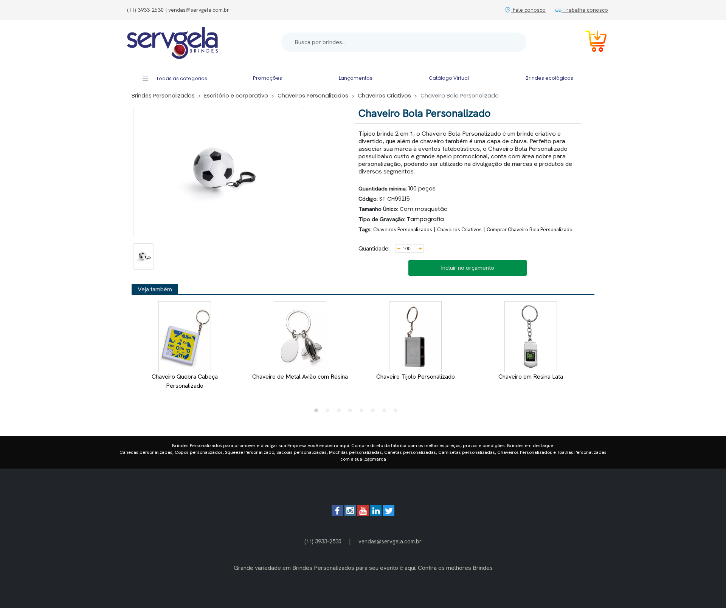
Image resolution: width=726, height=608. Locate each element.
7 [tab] (386, 412)
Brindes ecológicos (549, 78)
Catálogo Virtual (449, 78)
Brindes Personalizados (163, 95)
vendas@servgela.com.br (390, 541)
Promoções (267, 78)
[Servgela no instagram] (350, 514)
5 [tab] (363, 412)
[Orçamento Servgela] (591, 42)
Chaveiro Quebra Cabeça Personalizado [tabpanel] (185, 381)
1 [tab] (318, 412)
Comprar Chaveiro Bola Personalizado (529, 229)
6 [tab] (375, 412)
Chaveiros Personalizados (313, 95)
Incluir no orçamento (467, 268)
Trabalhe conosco (585, 9)
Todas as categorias (181, 78)
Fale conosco (528, 9)
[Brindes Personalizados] (172, 42)
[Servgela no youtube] (363, 514)
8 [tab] (397, 412)
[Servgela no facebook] (337, 514)
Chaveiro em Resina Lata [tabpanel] (530, 377)
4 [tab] (352, 412)
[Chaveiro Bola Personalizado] (143, 256)
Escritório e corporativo (236, 95)
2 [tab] (329, 412)
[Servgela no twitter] (388, 514)
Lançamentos (355, 78)
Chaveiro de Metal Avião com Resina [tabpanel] (300, 377)
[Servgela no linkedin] (376, 514)
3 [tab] (340, 412)
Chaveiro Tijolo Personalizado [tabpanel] (415, 377)
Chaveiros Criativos (384, 95)
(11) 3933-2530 (322, 541)
